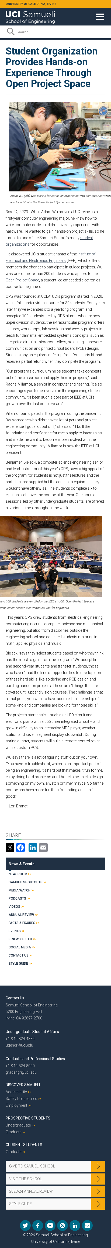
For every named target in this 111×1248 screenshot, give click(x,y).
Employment (16, 1105)
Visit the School (25, 1179)
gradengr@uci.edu (21, 1072)
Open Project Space (22, 280)
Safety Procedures (21, 1098)
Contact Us (19, 955)
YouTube (50, 1225)
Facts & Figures (22, 923)
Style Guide (18, 963)
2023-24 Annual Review (31, 1191)
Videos (14, 907)
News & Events (21, 864)
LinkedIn (75, 1225)
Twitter (25, 1225)
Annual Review (21, 915)
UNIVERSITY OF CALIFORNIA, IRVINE (31, 4)
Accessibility (16, 1092)
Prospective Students (28, 1118)
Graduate (13, 1132)
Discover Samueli (23, 1085)
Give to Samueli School (32, 1166)
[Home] (30, 15)
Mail (87, 1225)
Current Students (24, 1145)
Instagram (62, 1225)
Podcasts (17, 898)
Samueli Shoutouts (26, 882)
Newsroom (18, 874)
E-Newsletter (20, 939)
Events (15, 931)
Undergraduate (18, 1125)
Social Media (20, 947)
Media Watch (19, 890)
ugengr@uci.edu (19, 1045)
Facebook (37, 1225)
